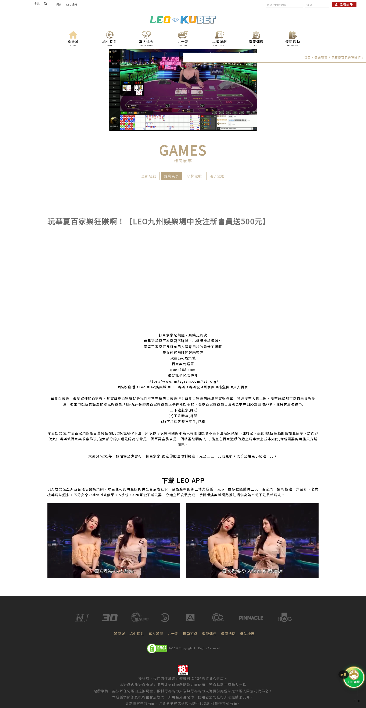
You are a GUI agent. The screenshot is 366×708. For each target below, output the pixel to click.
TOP (358, 700)
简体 (59, 4)
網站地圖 (247, 633)
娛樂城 (119, 633)
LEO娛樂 (71, 4)
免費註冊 (346, 4)
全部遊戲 (148, 175)
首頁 (307, 57)
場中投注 (136, 633)
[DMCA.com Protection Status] (157, 648)
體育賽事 (171, 175)
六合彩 (173, 633)
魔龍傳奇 (209, 633)
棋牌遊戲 (194, 175)
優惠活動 (228, 633)
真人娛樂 (155, 633)
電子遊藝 (217, 175)
